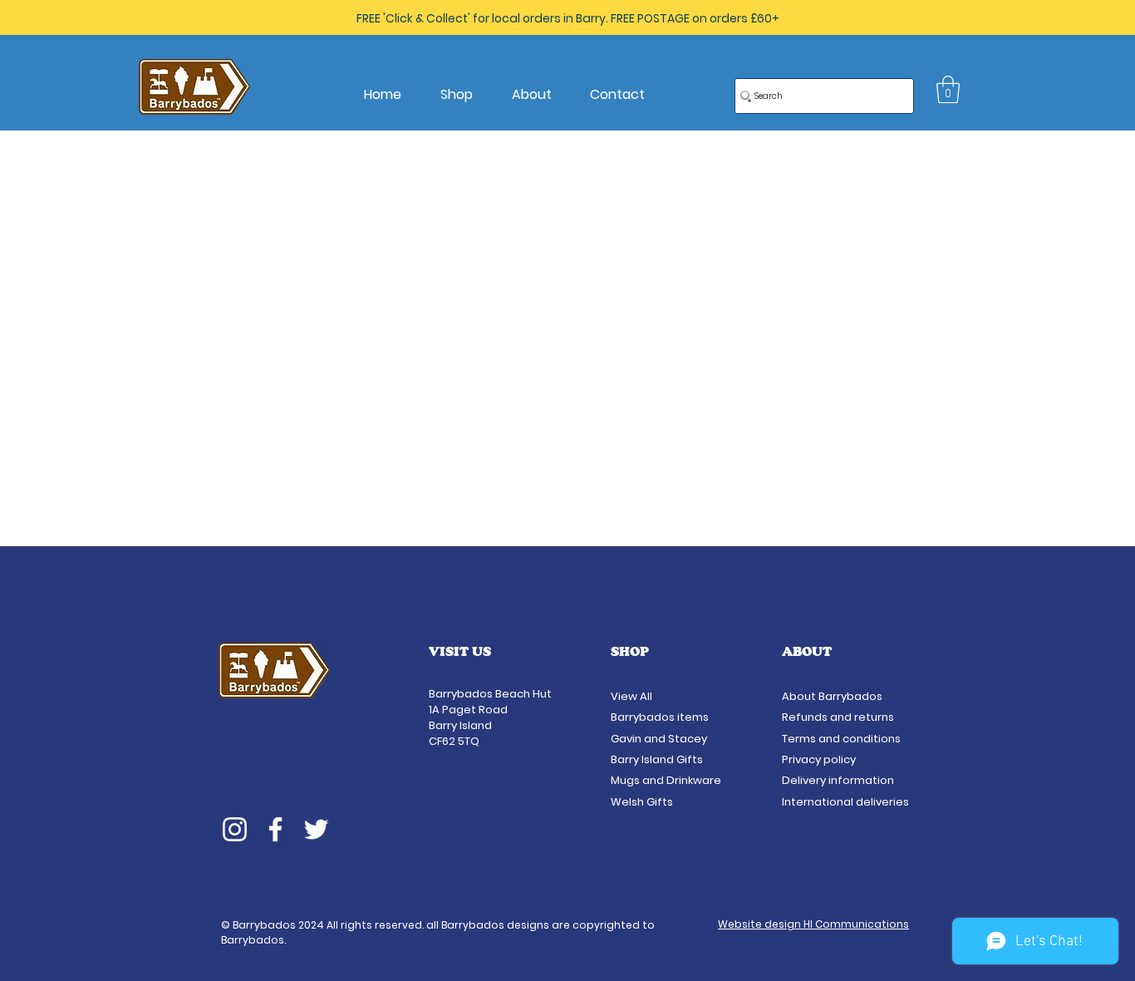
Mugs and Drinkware (666, 780)
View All (633, 696)
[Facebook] (275, 829)
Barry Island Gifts (657, 759)
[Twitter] (316, 829)
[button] (948, 89)
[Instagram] (235, 829)
